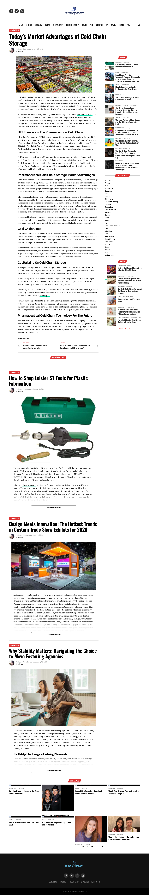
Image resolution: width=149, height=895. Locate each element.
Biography (38, 25)
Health (84, 25)
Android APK (110, 180)
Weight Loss (109, 255)
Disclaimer (85, 882)
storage (89, 114)
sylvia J (20, 51)
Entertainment (58, 25)
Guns (107, 218)
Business (29, 25)
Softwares (109, 242)
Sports (121, 25)
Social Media (110, 239)
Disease (108, 204)
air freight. (45, 295)
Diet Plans (109, 199)
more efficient (91, 160)
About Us (63, 882)
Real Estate (109, 236)
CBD (106, 194)
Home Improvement (72, 25)
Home (107, 223)
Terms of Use (95, 882)
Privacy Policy (74, 882)
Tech (91, 25)
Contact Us (53, 882)
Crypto (47, 25)
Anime (21, 25)
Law (107, 25)
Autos (107, 186)
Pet (106, 234)
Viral (128, 25)
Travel (113, 25)
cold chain (81, 114)
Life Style (99, 25)
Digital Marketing (111, 202)
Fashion (108, 212)
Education (109, 207)
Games (107, 215)
